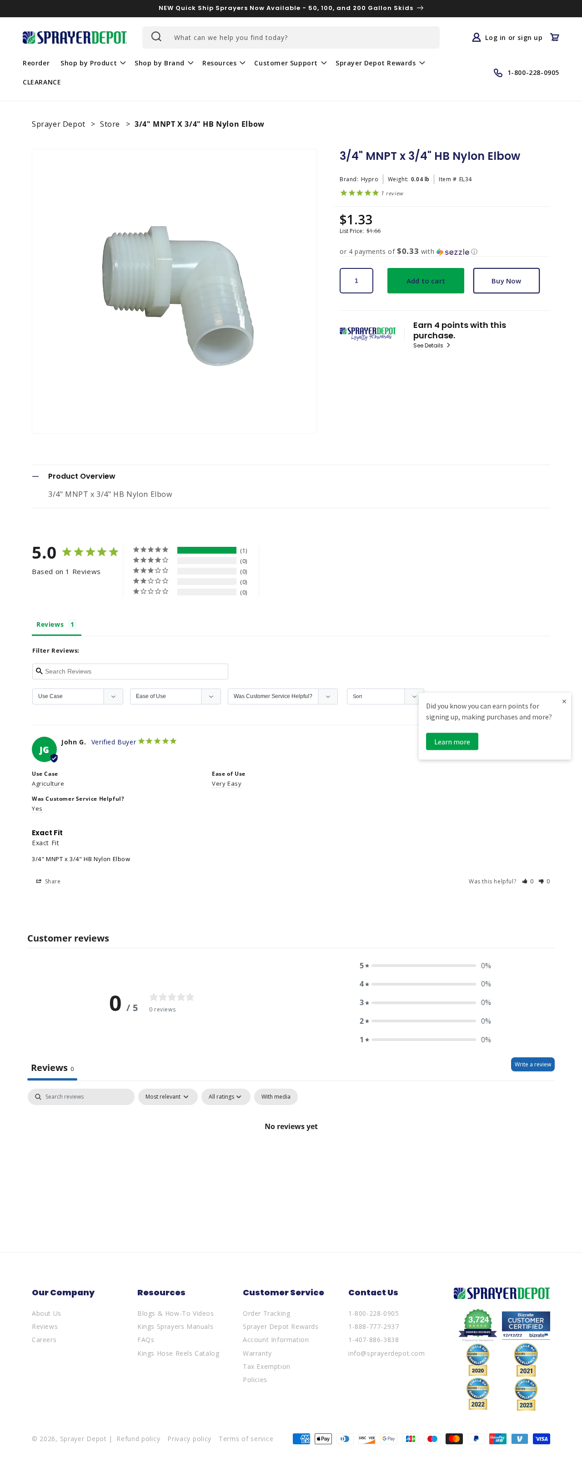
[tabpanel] (291, 1157)
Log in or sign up (513, 37)
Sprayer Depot (59, 124)
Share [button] (52, 881)
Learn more (452, 741)
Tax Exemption (267, 1366)
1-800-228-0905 (373, 1313)
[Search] (155, 36)
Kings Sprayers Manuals (175, 1326)
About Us (46, 1313)
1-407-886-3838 (373, 1339)
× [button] (564, 701)
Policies (255, 1379)
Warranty (257, 1353)
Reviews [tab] (50, 624)
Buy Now (506, 280)
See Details (429, 345)
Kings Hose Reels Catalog (178, 1353)
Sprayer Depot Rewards (281, 1326)
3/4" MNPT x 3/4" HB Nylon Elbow (81, 859)
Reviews (45, 1326)
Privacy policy (189, 1438)
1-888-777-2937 (373, 1326)
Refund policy (138, 1438)
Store (111, 124)
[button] (92, 62)
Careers (44, 1339)
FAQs (145, 1339)
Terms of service (246, 1438)
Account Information (276, 1339)
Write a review (533, 1064)
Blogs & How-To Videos (175, 1313)
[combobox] (291, 37)
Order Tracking (266, 1313)
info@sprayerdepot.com (386, 1353)
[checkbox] (276, 1097)
